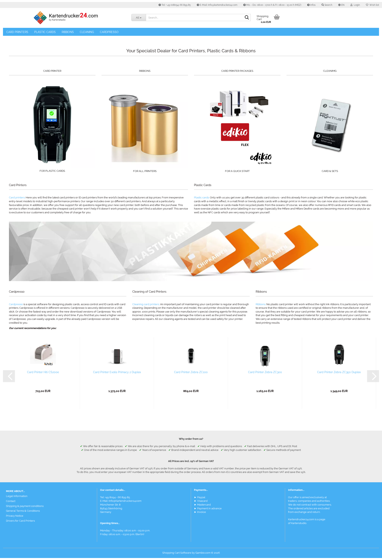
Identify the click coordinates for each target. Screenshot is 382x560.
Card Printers (17, 32)
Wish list (373, 5)
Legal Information (16, 496)
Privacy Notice (14, 515)
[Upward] (371, 554)
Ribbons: (261, 304)
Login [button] (356, 5)
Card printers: (17, 197)
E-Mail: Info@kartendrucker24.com (218, 5)
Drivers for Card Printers (20, 520)
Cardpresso (109, 32)
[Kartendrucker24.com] (65, 18)
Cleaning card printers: (146, 304)
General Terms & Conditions (23, 510)
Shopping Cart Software (176, 552)
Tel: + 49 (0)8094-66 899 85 (176, 5)
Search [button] (328, 5)
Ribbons (68, 32)
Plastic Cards (45, 32)
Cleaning (87, 32)
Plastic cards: (201, 197)
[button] (341, 5)
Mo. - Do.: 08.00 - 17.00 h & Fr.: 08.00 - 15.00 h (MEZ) (273, 5)
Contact (10, 501)
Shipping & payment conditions (25, 506)
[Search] (247, 17)
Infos (313, 5)
